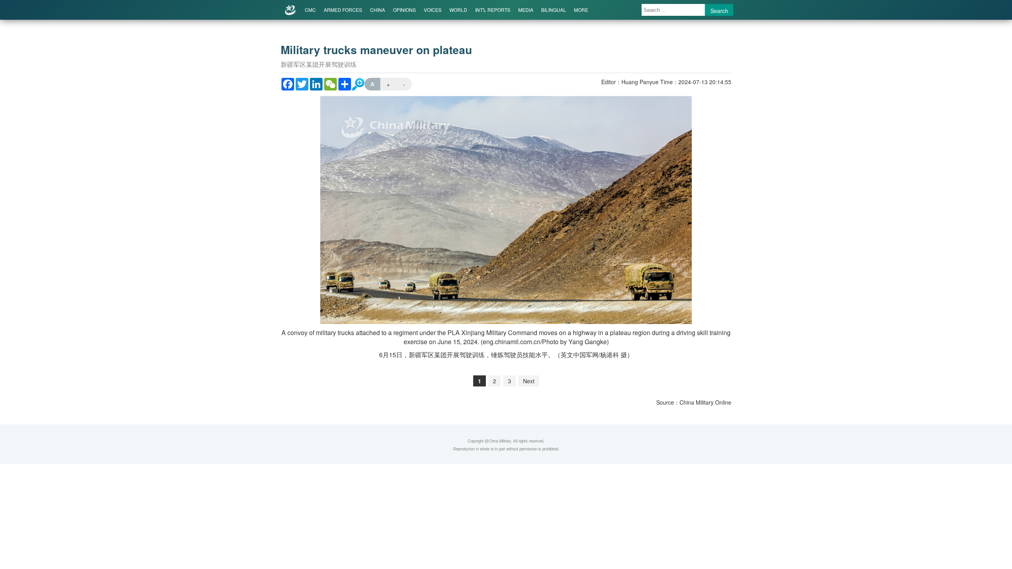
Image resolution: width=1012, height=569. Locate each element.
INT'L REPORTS (492, 9)
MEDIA (525, 9)
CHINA (377, 9)
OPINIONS (404, 9)
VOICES (433, 9)
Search (719, 11)
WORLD (458, 9)
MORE (581, 9)
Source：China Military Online (693, 402)
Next (528, 381)
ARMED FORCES (343, 9)
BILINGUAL (553, 9)
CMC (310, 9)
